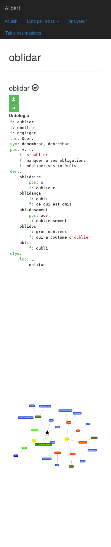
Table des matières (23, 33)
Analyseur (77, 21)
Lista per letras (41, 21)
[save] (14, 99)
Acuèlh (11, 21)
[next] (14, 107)
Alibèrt (12, 8)
